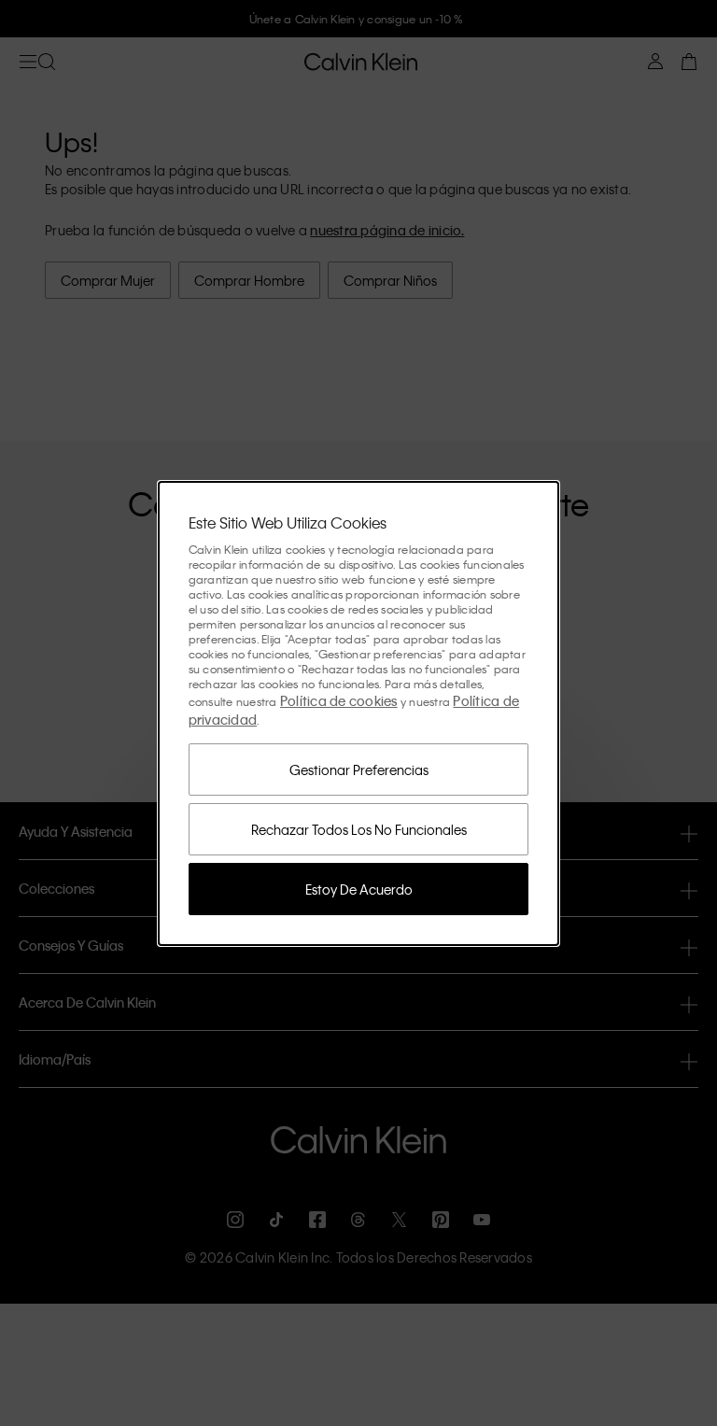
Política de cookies (339, 700)
